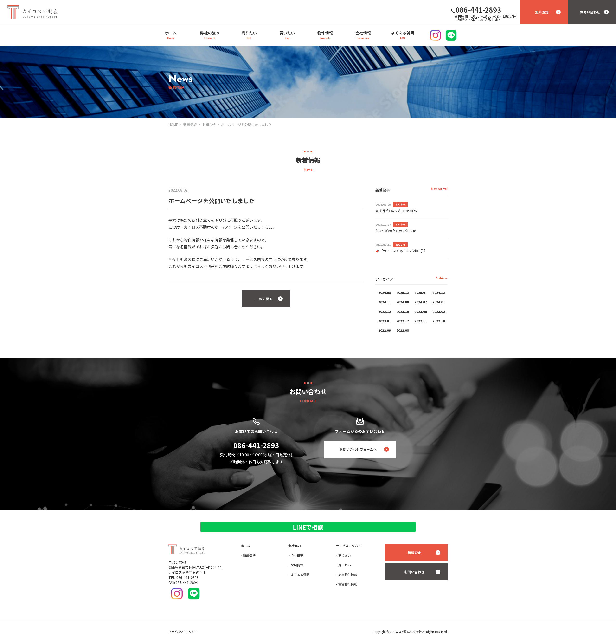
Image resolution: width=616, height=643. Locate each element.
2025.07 (420, 292)
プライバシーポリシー (182, 632)
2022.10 (438, 320)
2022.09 (384, 330)
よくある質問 (300, 574)
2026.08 (384, 292)
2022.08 (402, 330)
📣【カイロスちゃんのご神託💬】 (401, 250)
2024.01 (438, 301)
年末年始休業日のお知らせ (395, 230)
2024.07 (420, 301)
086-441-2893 (256, 445)
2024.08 (402, 301)
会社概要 (297, 555)
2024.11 (384, 301)
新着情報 (249, 555)
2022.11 (420, 320)
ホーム (245, 546)
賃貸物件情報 (347, 584)
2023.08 (420, 311)
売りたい (344, 555)
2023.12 (384, 311)
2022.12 (402, 320)
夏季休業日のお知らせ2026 (396, 210)
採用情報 (297, 565)
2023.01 (384, 320)
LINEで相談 (308, 527)
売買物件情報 (347, 574)
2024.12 (438, 292)
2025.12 (402, 292)
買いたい (344, 565)
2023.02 (438, 311)
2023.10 (402, 311)
